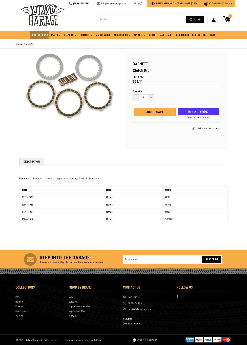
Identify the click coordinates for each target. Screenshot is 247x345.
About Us (127, 319)
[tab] (24, 179)
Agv (71, 297)
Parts (17, 297)
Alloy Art (73, 301)
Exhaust (19, 306)
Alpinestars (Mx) (77, 311)
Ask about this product (208, 128)
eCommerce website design (77, 340)
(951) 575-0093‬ (135, 303)
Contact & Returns (131, 323)
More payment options (199, 117)
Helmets (19, 301)
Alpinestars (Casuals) (79, 306)
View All (19, 316)
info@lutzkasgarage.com (113, 3)
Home (19, 44)
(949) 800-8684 (81, 3)
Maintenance (21, 311)
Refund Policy (224, 3)
